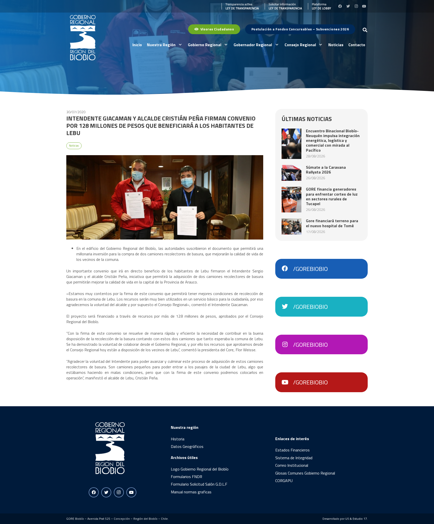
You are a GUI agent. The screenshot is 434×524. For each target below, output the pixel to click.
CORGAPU (284, 481)
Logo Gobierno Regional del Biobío (200, 469)
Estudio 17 (360, 518)
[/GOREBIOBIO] (287, 268)
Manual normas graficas (191, 492)
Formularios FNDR (186, 477)
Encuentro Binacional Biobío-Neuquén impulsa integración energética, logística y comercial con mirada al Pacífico (333, 140)
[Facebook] (340, 6)
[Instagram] (356, 6)
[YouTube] (364, 6)
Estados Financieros (292, 450)
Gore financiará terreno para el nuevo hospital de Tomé (332, 223)
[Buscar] (365, 30)
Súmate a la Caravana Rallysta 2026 (326, 169)
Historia (177, 439)
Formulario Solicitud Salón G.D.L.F (199, 484)
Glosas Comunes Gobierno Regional (305, 473)
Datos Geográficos (187, 446)
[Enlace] (240, 6)
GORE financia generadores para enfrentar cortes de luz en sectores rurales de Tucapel (332, 196)
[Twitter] (348, 6)
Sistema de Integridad (293, 458)
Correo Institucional (291, 465)
